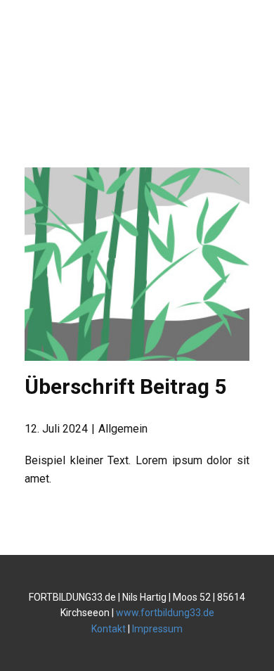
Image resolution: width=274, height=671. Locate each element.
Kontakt (108, 628)
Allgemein (123, 428)
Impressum (157, 628)
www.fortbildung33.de (165, 612)
